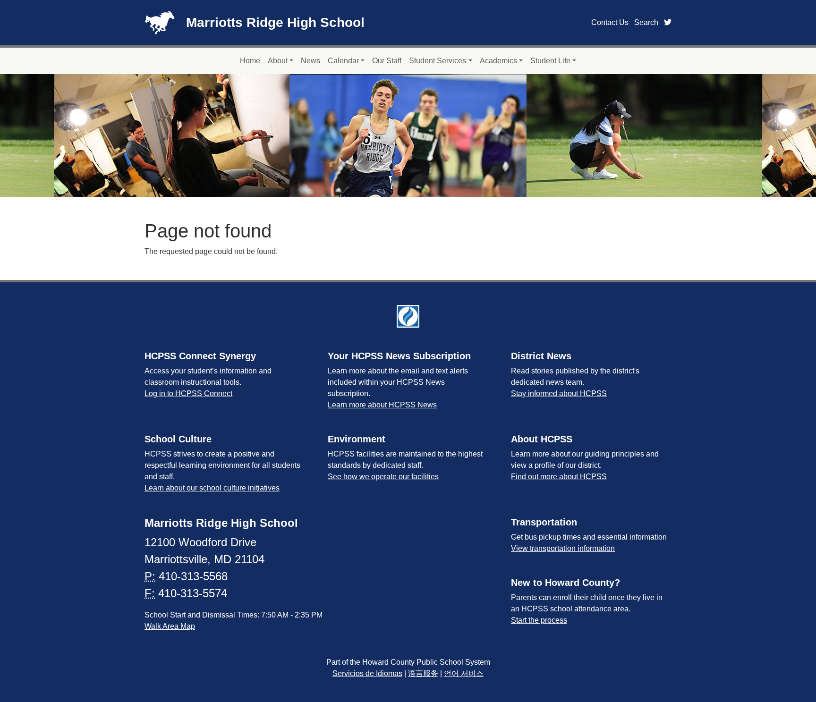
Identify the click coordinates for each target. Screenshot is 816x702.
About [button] (278, 61)
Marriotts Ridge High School (275, 22)
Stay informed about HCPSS (559, 393)
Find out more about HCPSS (559, 477)
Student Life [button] (550, 61)
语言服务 (423, 673)
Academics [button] (498, 61)
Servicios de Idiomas (367, 673)
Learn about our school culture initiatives (212, 488)
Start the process (539, 620)
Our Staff (386, 61)
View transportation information (563, 548)
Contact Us (610, 22)
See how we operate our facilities (383, 477)
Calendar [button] (343, 61)
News (310, 61)
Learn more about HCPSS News (382, 405)
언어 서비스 (464, 673)
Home (250, 61)
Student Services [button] (437, 61)
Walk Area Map (169, 626)
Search (646, 22)
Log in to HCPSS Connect (188, 393)
